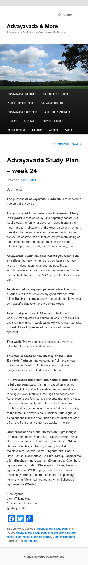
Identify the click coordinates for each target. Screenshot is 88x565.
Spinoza (29, 121)
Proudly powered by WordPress (44, 556)
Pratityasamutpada (51, 102)
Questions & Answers (57, 111)
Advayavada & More (32, 26)
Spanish (37, 130)
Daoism (12, 121)
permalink (30, 541)
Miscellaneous (16, 130)
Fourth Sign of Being (55, 93)
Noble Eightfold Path (20, 102)
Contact (53, 130)
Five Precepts (57, 533)
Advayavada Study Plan (22, 111)
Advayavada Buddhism (22, 93)
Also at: (69, 130)
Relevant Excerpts (52, 121)
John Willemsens (64, 537)
